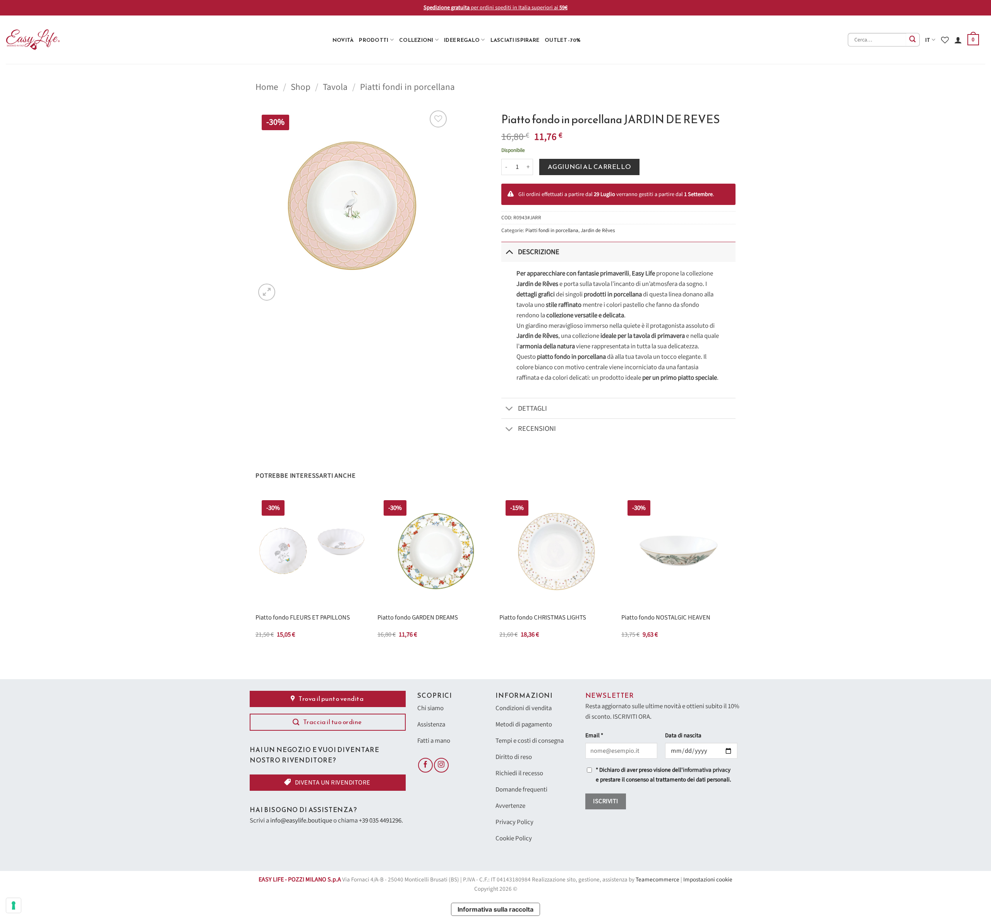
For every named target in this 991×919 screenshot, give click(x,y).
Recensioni (537, 428)
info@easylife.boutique (301, 820)
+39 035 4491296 (380, 820)
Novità (343, 40)
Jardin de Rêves (598, 230)
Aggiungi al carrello (589, 167)
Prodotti (373, 40)
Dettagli (532, 408)
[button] (973, 40)
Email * (594, 735)
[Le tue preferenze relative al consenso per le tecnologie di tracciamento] (13, 905)
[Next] (735, 573)
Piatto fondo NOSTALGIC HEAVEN (665, 618)
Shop (300, 87)
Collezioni (416, 40)
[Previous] (256, 573)
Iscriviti (605, 801)
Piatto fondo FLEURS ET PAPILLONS (302, 618)
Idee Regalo (462, 40)
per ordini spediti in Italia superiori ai (495, 7)
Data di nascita (683, 735)
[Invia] (913, 39)
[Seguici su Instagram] (441, 765)
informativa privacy (706, 770)
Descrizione (538, 252)
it (928, 40)
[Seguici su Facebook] (425, 765)
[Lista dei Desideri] (945, 39)
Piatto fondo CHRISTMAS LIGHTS (542, 618)
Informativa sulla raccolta (495, 909)
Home (266, 87)
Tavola (335, 87)
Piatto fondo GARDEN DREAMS (417, 618)
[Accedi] (958, 39)
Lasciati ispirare (515, 40)
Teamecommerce (657, 880)
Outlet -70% (563, 40)
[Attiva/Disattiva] (509, 251)
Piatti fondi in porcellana (407, 87)
